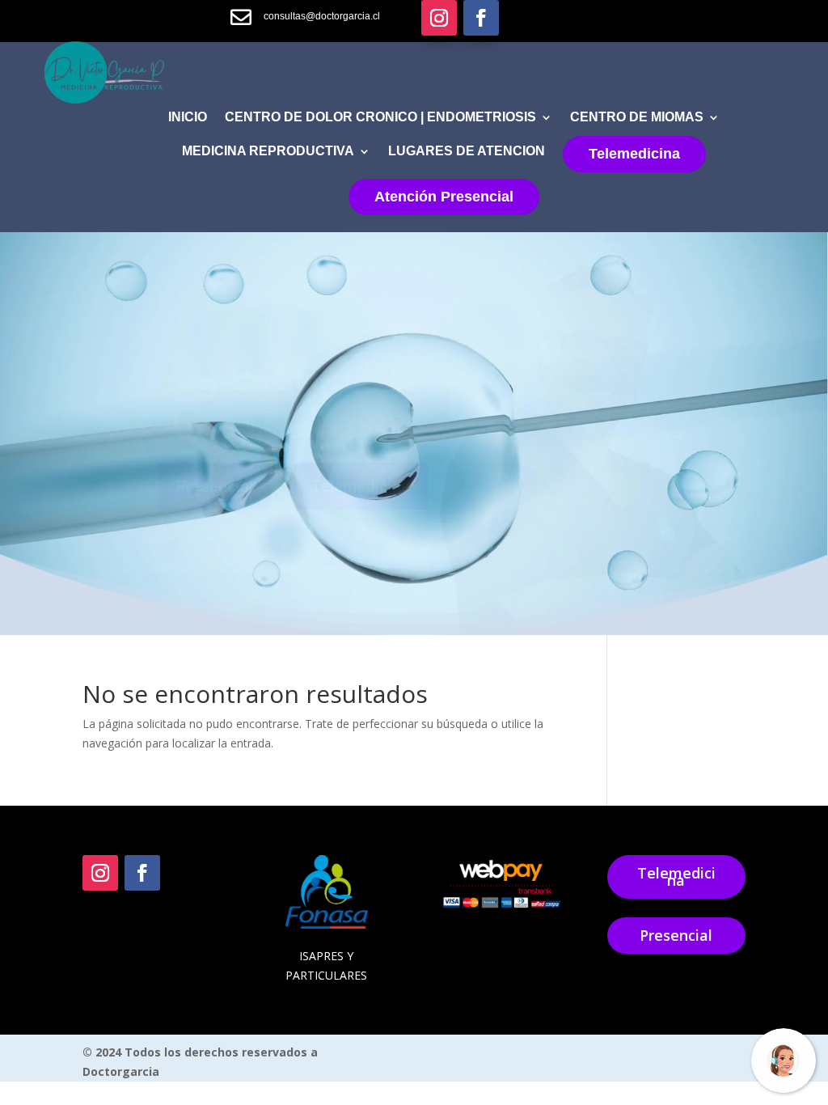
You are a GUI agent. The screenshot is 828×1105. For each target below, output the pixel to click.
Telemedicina (634, 154)
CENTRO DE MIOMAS (636, 118)
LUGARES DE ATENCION (466, 152)
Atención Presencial (443, 196)
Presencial (676, 935)
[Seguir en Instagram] (439, 18)
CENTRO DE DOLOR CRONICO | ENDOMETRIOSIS (380, 118)
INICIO (187, 118)
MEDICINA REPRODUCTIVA (268, 152)
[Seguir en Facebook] (481, 18)
